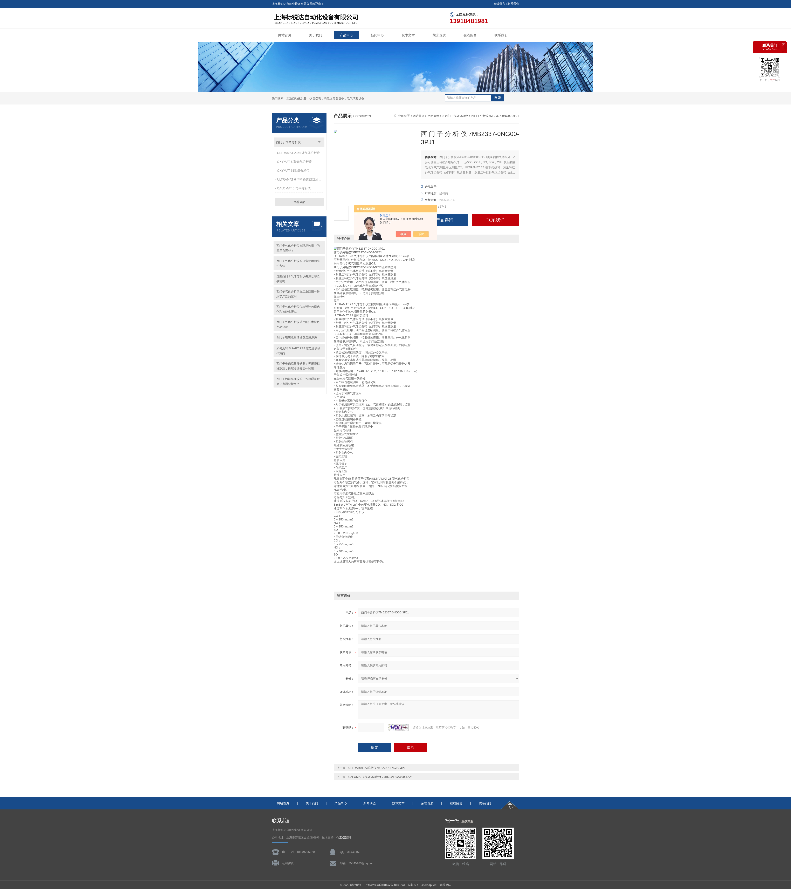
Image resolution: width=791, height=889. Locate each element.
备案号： (413, 885)
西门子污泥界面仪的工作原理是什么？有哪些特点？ (298, 381)
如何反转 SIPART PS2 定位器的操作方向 (298, 351)
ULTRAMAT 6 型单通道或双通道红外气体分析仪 (300, 179)
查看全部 (299, 202)
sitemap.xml (429, 885)
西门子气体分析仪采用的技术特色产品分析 (298, 324)
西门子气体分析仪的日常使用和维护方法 (298, 263)
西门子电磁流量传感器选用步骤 (296, 337)
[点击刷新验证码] (398, 727)
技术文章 (408, 35)
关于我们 (315, 35)
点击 (319, 142)
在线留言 (499, 3)
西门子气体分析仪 (288, 142)
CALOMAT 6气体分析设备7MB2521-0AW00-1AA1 (380, 777)
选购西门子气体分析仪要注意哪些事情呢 (298, 279)
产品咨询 (444, 220)
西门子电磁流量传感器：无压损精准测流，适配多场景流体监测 (298, 366)
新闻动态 (369, 803)
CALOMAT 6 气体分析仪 (294, 188)
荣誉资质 (439, 35)
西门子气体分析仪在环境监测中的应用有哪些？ (298, 248)
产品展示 (433, 115)
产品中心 (346, 35)
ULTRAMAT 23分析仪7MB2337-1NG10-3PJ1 (377, 767)
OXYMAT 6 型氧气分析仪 (294, 161)
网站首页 (284, 35)
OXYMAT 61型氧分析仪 (293, 170)
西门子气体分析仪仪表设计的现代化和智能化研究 (298, 309)
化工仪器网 (343, 837)
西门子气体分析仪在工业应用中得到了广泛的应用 (298, 294)
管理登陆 (445, 885)
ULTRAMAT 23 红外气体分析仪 (298, 153)
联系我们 (513, 3)
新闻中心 (377, 35)
